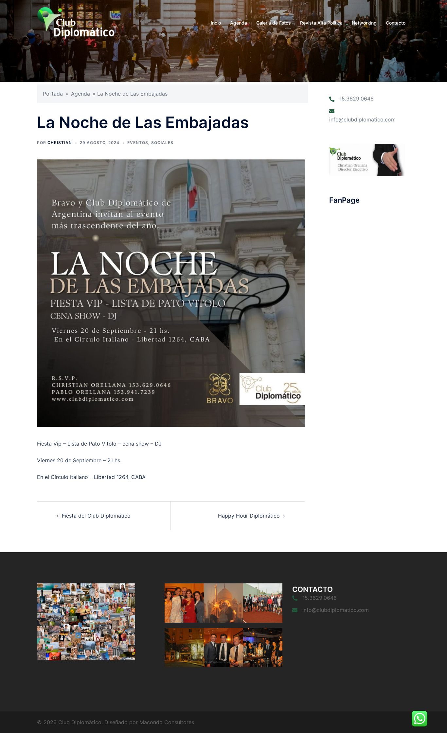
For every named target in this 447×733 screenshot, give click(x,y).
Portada (53, 93)
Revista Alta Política (321, 23)
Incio (216, 23)
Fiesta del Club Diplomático (96, 515)
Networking (364, 23)
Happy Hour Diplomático (249, 515)
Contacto (395, 23)
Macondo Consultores (166, 722)
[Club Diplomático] (76, 22)
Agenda (238, 23)
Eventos (137, 142)
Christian (59, 142)
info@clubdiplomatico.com (362, 119)
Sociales (162, 142)
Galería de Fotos (273, 23)
